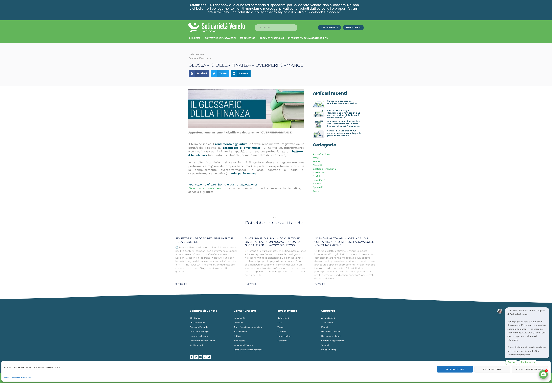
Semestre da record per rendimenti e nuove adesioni (342, 102)
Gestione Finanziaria (324, 169)
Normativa (319, 172)
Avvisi (316, 157)
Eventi (316, 161)
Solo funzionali (492, 369)
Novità (316, 176)
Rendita (317, 183)
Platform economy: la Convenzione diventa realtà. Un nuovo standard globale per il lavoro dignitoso (344, 114)
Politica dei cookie (12, 377)
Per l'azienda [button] (528, 362)
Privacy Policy (26, 377)
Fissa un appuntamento (206, 188)
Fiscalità (317, 165)
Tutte (316, 191)
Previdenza (319, 180)
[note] (527, 332)
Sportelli (318, 187)
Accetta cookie (455, 369)
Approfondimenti (322, 154)
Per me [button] (511, 362)
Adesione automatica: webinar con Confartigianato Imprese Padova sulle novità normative (343, 124)
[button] (199, 73)
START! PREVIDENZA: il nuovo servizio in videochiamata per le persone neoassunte (344, 133)
